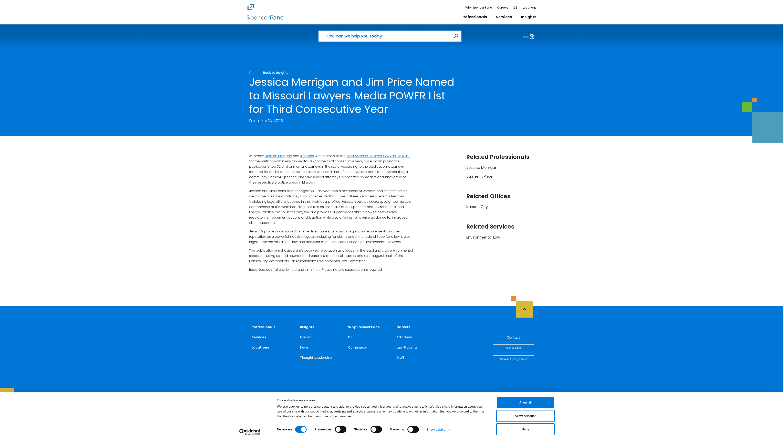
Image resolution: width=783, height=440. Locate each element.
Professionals (474, 16)
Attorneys (404, 337)
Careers (502, 8)
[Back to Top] (526, 307)
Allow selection (525, 416)
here (293, 269)
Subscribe (513, 348)
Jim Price (307, 156)
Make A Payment (513, 359)
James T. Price (479, 176)
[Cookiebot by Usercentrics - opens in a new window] (250, 432)
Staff (400, 357)
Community (357, 347)
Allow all (525, 402)
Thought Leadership (316, 357)
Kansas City (477, 206)
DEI (515, 8)
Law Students (407, 347)
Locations (529, 8)
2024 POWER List (378, 156)
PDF (526, 36)
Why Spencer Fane (478, 8)
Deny (525, 429)
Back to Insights (275, 72)
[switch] (340, 429)
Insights (528, 16)
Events (305, 337)
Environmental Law (483, 237)
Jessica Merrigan (278, 156)
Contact (513, 337)
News (304, 347)
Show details (436, 429)
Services (504, 16)
